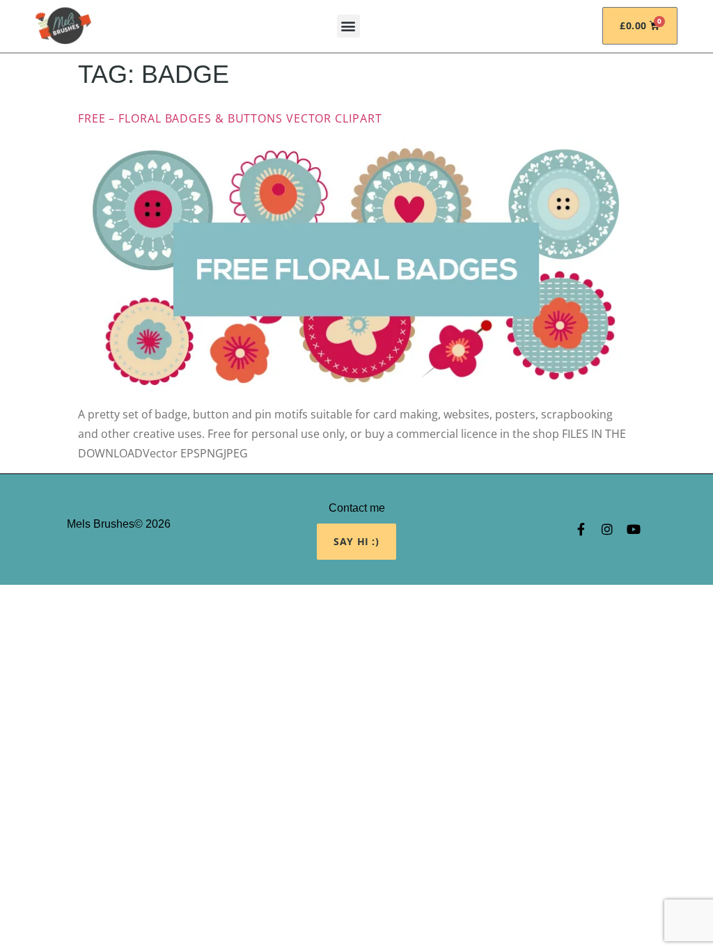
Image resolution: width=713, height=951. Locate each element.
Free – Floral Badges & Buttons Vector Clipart (230, 118)
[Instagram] (607, 529)
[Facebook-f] (580, 529)
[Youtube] (633, 529)
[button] (348, 26)
